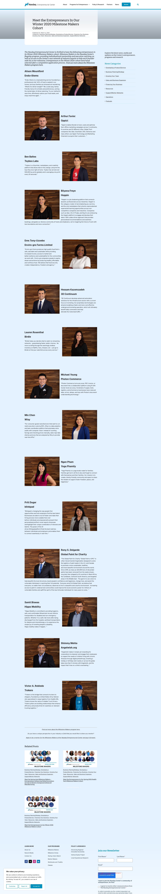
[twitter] (30, 861)
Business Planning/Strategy (47, 34)
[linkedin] (38, 861)
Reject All (24, 886)
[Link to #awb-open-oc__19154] (138, 4)
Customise (12, 886)
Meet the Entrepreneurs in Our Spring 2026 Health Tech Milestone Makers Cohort (79, 780)
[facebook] (26, 861)
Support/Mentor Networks (77, 35)
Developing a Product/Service (64, 34)
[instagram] (34, 861)
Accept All (36, 886)
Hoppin (65, 195)
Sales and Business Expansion (60, 35)
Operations (109, 97)
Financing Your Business (81, 34)
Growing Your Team (38, 35)
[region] (24, 879)
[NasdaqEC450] (40, 3)
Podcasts (109, 101)
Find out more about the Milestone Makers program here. (61, 729)
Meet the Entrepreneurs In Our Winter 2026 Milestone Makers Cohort (39, 826)
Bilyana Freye (68, 190)
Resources (48, 35)
